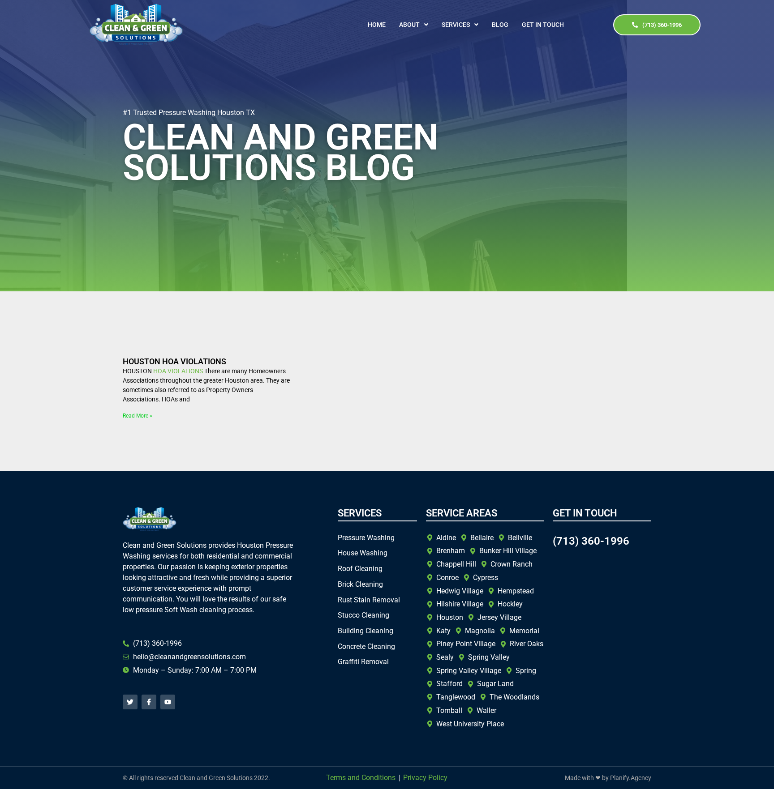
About (409, 24)
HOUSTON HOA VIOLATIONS (174, 361)
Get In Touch (543, 24)
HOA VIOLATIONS (178, 371)
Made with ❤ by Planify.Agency (608, 777)
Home (377, 24)
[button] (413, 24)
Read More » (137, 416)
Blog (500, 24)
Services (456, 24)
